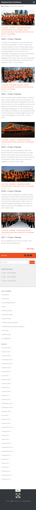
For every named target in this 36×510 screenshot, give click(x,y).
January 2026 (6, 347)
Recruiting (5, 330)
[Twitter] (28, 255)
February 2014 (7, 475)
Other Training (18, 30)
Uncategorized (7, 338)
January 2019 (6, 383)
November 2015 (7, 427)
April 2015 (5, 439)
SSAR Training (11, 34)
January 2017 (6, 399)
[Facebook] (25, 255)
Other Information (7, 30)
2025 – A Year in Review (9, 273)
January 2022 (6, 367)
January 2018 (6, 391)
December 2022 (7, 363)
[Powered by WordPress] (12, 501)
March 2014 (6, 471)
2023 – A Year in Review (11, 39)
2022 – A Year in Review (11, 94)
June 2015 (5, 435)
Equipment (12, 28)
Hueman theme (26, 501)
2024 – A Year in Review (9, 277)
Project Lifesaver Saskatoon (10, 322)
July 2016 (5, 415)
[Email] (31, 255)
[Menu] (34, 2)
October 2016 (6, 411)
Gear (4, 306)
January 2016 (6, 423)
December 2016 (7, 403)
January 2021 (6, 371)
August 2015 (6, 431)
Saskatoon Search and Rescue (11, 2)
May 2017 (5, 395)
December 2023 (7, 359)
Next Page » (31, 249)
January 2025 (6, 351)
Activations (4, 28)
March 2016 (6, 419)
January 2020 (6, 379)
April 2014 (5, 467)
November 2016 (7, 407)
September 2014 (7, 451)
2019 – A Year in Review (11, 147)
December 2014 (7, 447)
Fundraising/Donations (24, 28)
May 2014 (5, 463)
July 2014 (5, 459)
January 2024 (6, 355)
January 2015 (6, 443)
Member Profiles (7, 310)
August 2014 (6, 455)
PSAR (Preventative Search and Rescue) (13, 142)
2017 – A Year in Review (11, 237)
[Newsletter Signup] (34, 255)
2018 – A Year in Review (11, 191)
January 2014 (6, 479)
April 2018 (5, 387)
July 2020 (5, 375)
